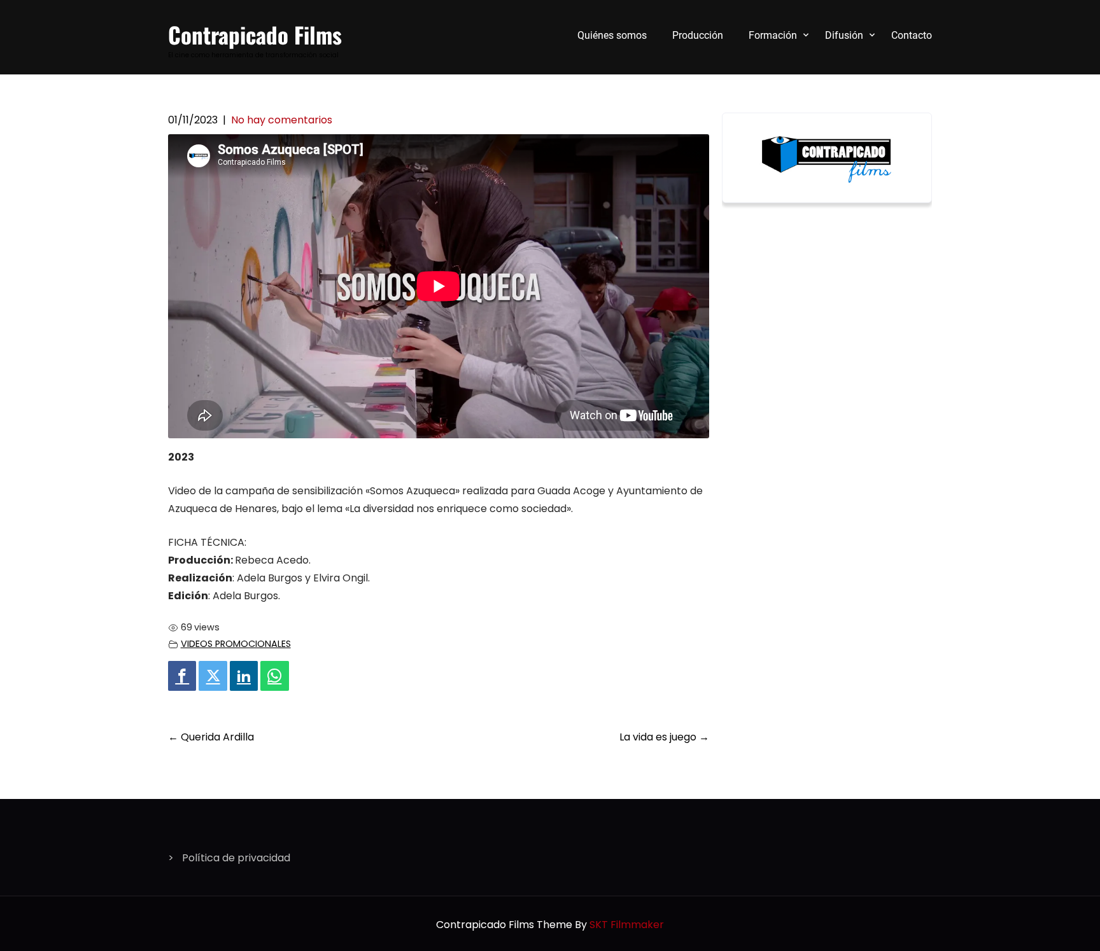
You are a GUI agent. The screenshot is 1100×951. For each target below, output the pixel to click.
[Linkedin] (244, 676)
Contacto (911, 35)
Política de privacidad (236, 857)
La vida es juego (664, 737)
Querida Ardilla (211, 737)
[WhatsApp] (274, 676)
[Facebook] (182, 676)
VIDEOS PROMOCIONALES (236, 643)
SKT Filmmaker (626, 924)
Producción (697, 35)
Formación (773, 35)
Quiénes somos (612, 35)
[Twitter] (213, 676)
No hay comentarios (281, 120)
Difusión (844, 35)
